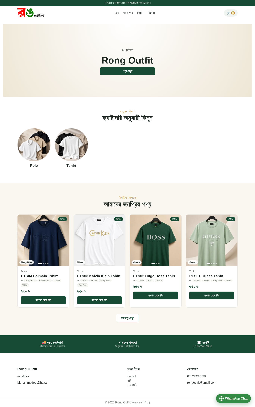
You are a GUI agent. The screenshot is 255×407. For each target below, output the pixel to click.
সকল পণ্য (128, 12)
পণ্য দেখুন (127, 71)
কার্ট (129, 380)
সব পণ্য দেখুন (127, 318)
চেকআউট (132, 384)
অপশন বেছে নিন (43, 300)
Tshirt (151, 12)
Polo (140, 12)
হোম (117, 12)
